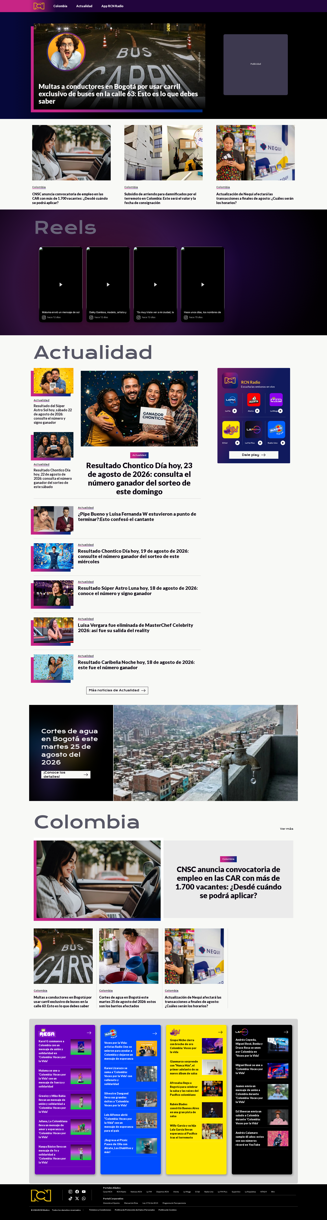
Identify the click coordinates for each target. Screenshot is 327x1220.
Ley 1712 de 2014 (150, 1203)
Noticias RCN (136, 1192)
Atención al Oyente (111, 1203)
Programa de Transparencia (174, 1203)
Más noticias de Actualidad (114, 690)
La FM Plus (222, 1192)
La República (250, 1192)
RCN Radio (121, 1192)
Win (273, 1192)
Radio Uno (208, 1192)
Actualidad (84, 6)
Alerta (176, 1192)
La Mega (187, 1192)
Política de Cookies (168, 1210)
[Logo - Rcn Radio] (39, 6)
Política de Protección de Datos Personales (135, 1210)
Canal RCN (107, 1192)
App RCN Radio (112, 6)
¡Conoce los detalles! (54, 774)
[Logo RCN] (41, 1195)
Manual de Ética (131, 1203)
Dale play (250, 454)
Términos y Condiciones (100, 1210)
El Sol (197, 1192)
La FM (149, 1192)
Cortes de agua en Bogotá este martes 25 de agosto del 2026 (69, 747)
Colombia (60, 6)
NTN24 (263, 1192)
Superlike (236, 1192)
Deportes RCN (162, 1192)
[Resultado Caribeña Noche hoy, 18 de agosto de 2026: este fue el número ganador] (53, 667)
